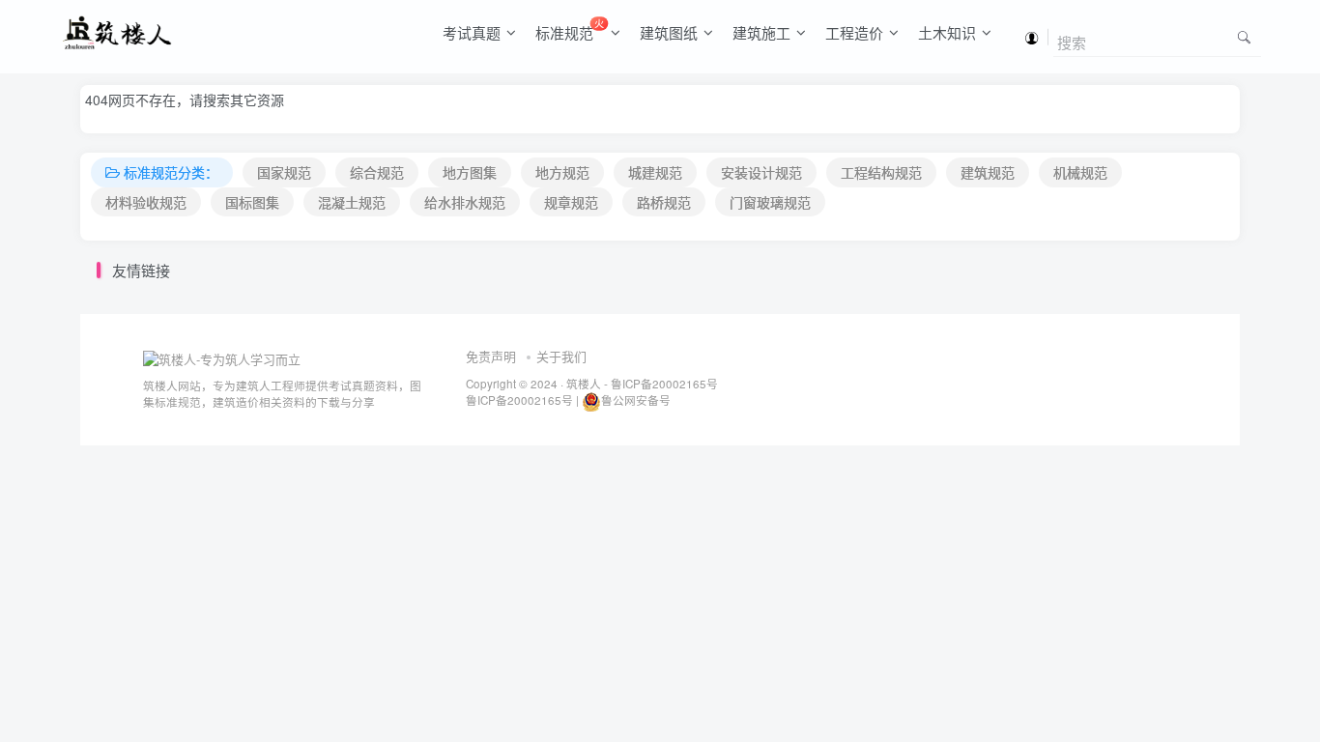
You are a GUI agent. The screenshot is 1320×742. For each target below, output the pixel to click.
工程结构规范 (881, 172)
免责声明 (491, 356)
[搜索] (1244, 36)
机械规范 (1080, 172)
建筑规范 (988, 172)
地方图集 (470, 172)
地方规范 (562, 172)
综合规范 (377, 172)
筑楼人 (583, 383)
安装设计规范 (761, 172)
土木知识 (947, 32)
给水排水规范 (464, 202)
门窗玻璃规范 (770, 202)
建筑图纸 (669, 32)
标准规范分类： (171, 172)
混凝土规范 (352, 202)
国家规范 (284, 172)
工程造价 (854, 32)
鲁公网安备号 (636, 400)
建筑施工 (761, 32)
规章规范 (571, 202)
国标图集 (252, 202)
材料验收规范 (146, 202)
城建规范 (655, 172)
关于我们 (561, 356)
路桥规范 (664, 202)
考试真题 (472, 32)
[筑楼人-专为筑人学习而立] (222, 357)
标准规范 (569, 29)
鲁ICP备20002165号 (663, 383)
